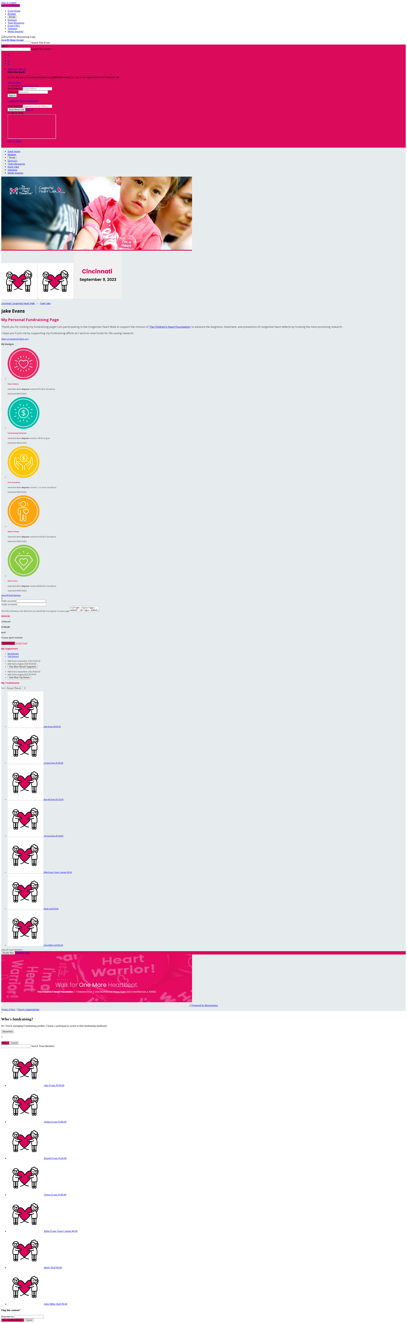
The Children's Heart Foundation (169, 327)
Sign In (29, 109)
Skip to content (8, 2)
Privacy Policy (8, 1009)
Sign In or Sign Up (17, 68)
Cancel (14, 1043)
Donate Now (8, 643)
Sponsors (12, 20)
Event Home (14, 11)
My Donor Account (30, 85)
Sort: (3, 688)
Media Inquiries (15, 31)
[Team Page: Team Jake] (56, 298)
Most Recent (13, 653)
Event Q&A (14, 25)
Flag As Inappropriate (28, 1009)
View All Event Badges (11, 595)
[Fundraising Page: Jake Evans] (19, 298)
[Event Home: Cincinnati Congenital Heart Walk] (98, 298)
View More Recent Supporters (22, 667)
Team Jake (45, 303)
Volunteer (12, 28)
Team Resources (16, 22)
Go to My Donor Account (12, 40)
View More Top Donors (19, 677)
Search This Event (40, 42)
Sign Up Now (14, 82)
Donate (12, 17)
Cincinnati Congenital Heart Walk (18, 303)
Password (13, 91)
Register (12, 13)
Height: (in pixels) (9, 604)
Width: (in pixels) (8, 601)
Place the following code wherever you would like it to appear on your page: (35, 611)
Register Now (23, 952)
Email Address (15, 88)
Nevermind (7, 1031)
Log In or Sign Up (10, 5)
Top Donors (13, 656)
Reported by (7, 1316)
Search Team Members (42, 1046)
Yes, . (5, 1043)
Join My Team (21, 643)
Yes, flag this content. (13, 1320)
